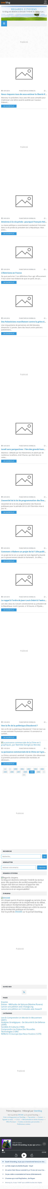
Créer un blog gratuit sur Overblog (14, 1117)
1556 (12, 772)
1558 (25, 772)
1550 (15, 769)
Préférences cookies (23, 1124)
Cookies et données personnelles (29, 1122)
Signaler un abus (8, 1119)
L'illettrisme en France (11, 273)
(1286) (18, 1030)
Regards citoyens (24, 9)
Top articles (31, 1117)
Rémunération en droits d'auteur (33, 1119)
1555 (5, 772)
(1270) (21, 1034)
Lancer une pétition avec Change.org (17, 1006)
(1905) (12, 1027)
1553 (35, 769)
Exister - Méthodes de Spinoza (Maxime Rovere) (22, 1004)
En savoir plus (8, 106)
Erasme (4, 1002)
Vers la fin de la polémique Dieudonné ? (19, 725)
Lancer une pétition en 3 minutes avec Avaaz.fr (21, 1009)
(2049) (23, 1023)
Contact (40, 1117)
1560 (38, 772)
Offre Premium (11, 1122)
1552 (28, 769)
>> (24, 775)
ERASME (18, 911)
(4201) (21, 1018)
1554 (42, 769)
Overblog (38, 1111)
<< (5, 769)
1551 (22, 769)
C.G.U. (18, 1119)
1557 (18, 772)
